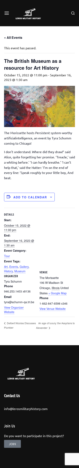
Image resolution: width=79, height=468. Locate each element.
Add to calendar (30, 197)
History (8, 271)
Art (6, 267)
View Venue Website (53, 309)
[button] (12, 444)
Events (13, 267)
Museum (20, 271)
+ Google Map (57, 293)
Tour (7, 256)
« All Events (13, 37)
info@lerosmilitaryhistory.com (26, 409)
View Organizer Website (14, 309)
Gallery (24, 267)
